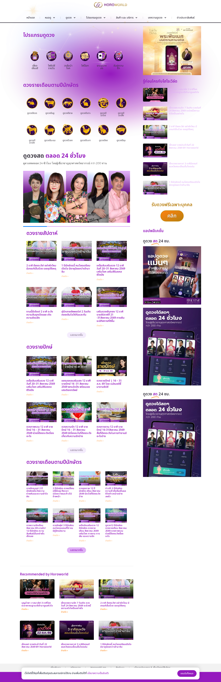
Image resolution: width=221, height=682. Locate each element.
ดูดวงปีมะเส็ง (121, 114)
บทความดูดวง (155, 18)
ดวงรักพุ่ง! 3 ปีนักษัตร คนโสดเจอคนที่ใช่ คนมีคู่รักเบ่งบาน (63, 528)
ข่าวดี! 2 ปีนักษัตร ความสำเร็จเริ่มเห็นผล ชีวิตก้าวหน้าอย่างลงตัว (115, 492)
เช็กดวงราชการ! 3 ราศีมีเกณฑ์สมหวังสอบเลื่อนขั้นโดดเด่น (75, 646)
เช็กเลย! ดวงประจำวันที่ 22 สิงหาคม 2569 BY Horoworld (36, 646)
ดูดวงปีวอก (68, 140)
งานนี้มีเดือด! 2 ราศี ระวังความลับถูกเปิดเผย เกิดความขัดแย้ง (39, 315)
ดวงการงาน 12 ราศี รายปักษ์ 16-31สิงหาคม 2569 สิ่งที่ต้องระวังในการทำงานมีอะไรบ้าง (112, 431)
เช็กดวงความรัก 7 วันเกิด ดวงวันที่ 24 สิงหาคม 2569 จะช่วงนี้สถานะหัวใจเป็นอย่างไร (76, 605)
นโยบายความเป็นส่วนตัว (98, 673)
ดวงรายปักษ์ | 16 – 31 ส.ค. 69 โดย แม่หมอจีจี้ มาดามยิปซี (109, 384)
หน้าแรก (31, 18)
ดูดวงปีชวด (32, 113)
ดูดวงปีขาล (67, 113)
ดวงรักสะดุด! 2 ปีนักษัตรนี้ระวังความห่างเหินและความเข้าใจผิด (37, 492)
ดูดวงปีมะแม (49, 140)
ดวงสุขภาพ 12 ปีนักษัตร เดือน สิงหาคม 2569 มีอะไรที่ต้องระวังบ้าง (89, 492)
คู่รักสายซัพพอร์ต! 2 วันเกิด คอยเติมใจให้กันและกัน (76, 313)
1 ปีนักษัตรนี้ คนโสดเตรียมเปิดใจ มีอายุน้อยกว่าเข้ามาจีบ (75, 269)
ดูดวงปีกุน (121, 140)
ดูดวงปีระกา (85, 140)
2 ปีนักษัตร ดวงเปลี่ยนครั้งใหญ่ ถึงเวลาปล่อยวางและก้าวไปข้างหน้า (63, 492)
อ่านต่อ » (29, 273)
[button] (76, 335)
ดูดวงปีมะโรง (103, 114)
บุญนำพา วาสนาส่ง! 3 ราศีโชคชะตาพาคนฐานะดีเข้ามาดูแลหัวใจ (37, 604)
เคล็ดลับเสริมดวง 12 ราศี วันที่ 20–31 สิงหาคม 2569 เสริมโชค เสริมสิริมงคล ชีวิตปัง (111, 270)
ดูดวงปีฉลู (49, 113)
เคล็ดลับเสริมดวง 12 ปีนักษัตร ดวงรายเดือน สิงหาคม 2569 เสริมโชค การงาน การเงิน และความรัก (89, 531)
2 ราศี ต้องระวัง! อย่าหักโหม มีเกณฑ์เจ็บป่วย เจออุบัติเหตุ (41, 267)
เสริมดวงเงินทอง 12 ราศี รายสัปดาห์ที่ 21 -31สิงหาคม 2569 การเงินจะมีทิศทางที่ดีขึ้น (110, 316)
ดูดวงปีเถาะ (85, 113)
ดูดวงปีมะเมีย (32, 141)
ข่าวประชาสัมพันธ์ (185, 18)
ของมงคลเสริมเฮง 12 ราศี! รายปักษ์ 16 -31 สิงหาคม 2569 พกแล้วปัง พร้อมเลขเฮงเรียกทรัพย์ (76, 385)
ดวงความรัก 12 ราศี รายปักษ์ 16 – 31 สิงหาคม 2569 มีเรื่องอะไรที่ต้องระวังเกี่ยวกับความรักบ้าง (76, 431)
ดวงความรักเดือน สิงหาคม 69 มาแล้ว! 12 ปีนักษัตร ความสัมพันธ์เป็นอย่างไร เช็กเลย (36, 531)
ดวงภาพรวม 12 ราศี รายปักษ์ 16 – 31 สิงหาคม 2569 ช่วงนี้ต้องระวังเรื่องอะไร (40, 431)
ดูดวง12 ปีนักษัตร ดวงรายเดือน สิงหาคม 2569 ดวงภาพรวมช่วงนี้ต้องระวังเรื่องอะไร (116, 531)
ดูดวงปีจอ (103, 140)
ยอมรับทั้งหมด (187, 673)
